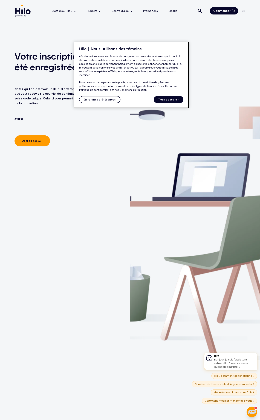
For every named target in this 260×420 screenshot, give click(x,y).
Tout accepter (168, 99)
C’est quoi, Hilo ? (62, 10)
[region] (131, 75)
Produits (92, 10)
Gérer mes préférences (100, 99)
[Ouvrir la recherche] (200, 11)
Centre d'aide (120, 10)
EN (243, 10)
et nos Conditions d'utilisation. (129, 89)
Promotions (150, 10)
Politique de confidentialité (95, 89)
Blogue (173, 10)
